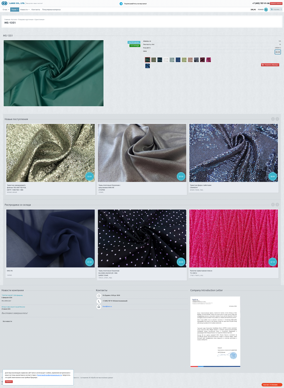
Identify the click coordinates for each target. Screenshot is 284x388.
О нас (5, 10)
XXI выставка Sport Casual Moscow (13, 307)
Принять (9, 381)
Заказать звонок (276, 3)
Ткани (14, 10)
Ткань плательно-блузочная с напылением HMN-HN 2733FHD (109, 187)
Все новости (7, 321)
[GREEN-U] (53, 73)
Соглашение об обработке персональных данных (96, 377)
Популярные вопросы (51, 10)
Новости (24, 10)
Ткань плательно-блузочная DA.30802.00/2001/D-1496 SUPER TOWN (109, 273)
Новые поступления (16, 119)
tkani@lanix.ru (107, 306)
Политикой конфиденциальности (49, 375)
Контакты (36, 10)
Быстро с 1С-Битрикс (270, 385)
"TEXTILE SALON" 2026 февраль (12, 295)
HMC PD (10, 271)
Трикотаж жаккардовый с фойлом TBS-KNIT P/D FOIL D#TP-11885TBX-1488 (16, 187)
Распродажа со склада (18, 204)
